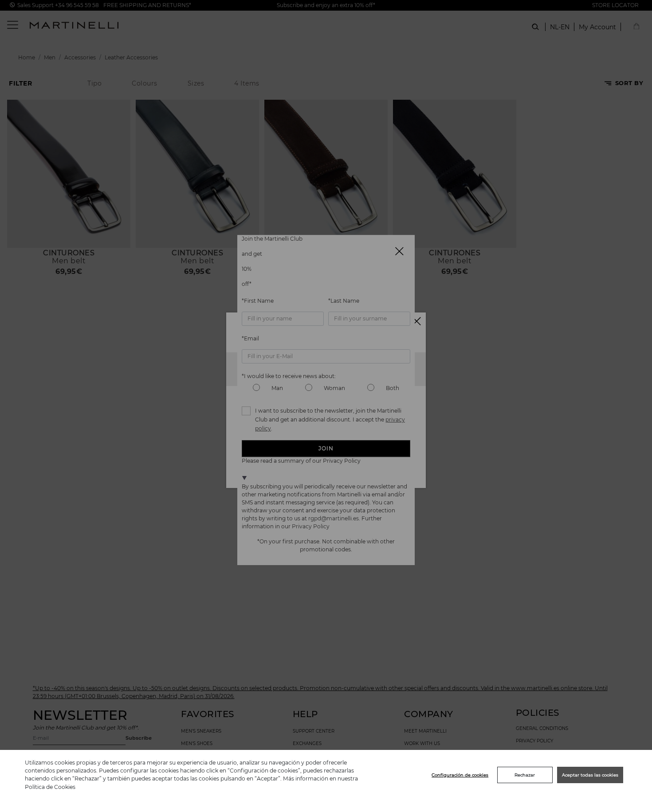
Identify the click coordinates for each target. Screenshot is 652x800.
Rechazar (525, 775)
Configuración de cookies (460, 775)
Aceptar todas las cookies (590, 775)
